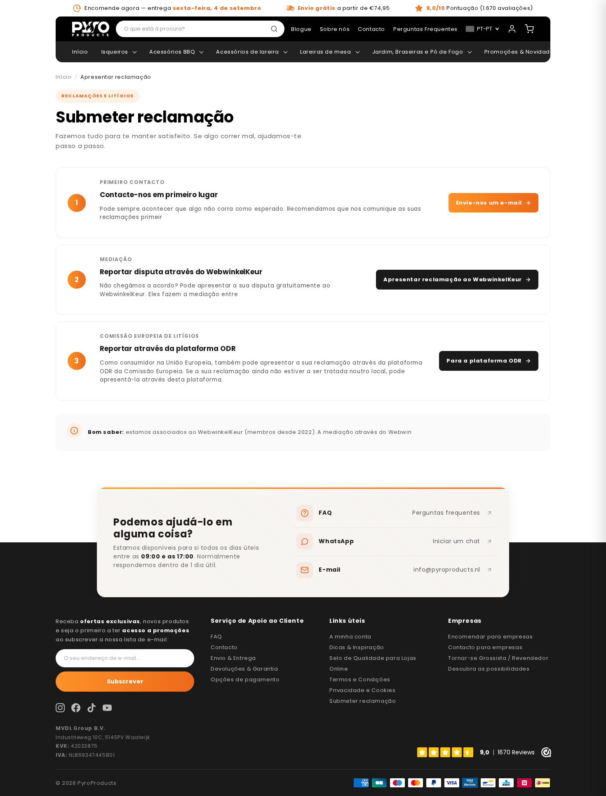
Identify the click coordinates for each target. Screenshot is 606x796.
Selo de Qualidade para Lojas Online (372, 663)
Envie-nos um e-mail (489, 203)
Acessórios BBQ (172, 52)
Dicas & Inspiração (356, 647)
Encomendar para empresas (490, 637)
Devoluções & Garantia (244, 669)
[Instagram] (60, 707)
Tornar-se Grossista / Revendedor (498, 658)
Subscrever (125, 681)
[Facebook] (75, 707)
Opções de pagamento (245, 679)
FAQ (216, 637)
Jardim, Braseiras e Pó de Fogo (417, 52)
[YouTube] (107, 707)
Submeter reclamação (362, 701)
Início (80, 52)
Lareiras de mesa (325, 52)
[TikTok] (91, 707)
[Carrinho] (529, 28)
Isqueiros (114, 52)
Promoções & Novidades (520, 52)
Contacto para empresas (485, 647)
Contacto (224, 647)
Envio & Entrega (233, 658)
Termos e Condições (359, 679)
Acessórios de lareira (247, 52)
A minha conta (350, 637)
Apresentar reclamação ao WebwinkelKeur (452, 279)
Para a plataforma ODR (484, 361)
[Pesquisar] (275, 29)
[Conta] (512, 28)
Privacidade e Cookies (362, 690)
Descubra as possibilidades (489, 669)
